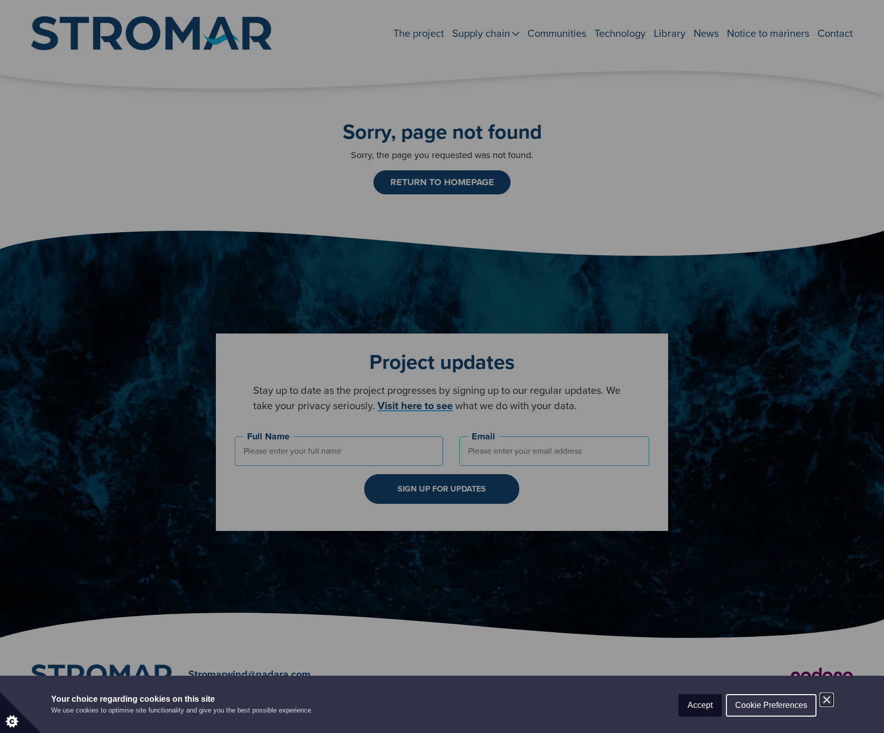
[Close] (827, 700)
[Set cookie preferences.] (20, 712)
